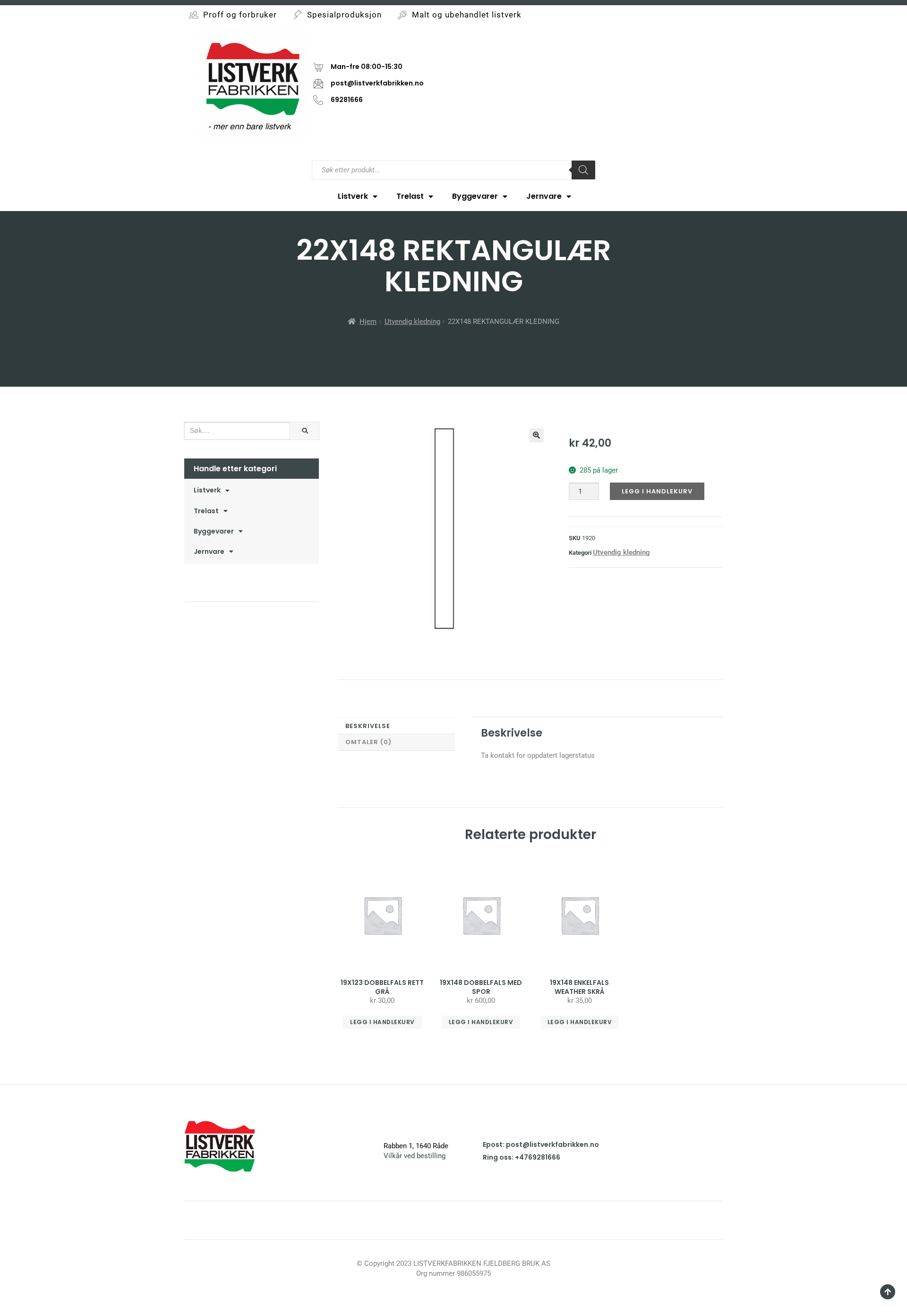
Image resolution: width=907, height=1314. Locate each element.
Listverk (353, 196)
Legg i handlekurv (657, 491)
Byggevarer (475, 196)
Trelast (410, 196)
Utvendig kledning (412, 321)
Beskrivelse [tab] (367, 725)
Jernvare (544, 196)
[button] (537, 435)
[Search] (583, 170)
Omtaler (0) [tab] (368, 742)
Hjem (367, 321)
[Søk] (304, 431)
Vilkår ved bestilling (414, 1156)
